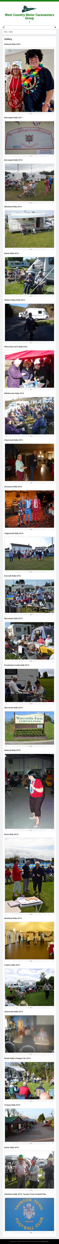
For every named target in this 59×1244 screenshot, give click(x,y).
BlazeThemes (45, 1241)
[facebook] (29, 22)
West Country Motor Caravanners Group (29, 16)
